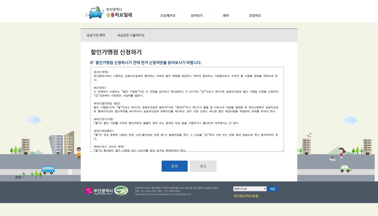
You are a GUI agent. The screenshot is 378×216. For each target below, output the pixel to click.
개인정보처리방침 (245, 196)
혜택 (226, 15)
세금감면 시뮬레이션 (131, 35)
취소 (203, 166)
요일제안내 (167, 15)
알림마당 (255, 15)
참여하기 (197, 15)
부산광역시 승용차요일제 (110, 12)
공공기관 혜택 (96, 35)
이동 (272, 188)
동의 (174, 166)
